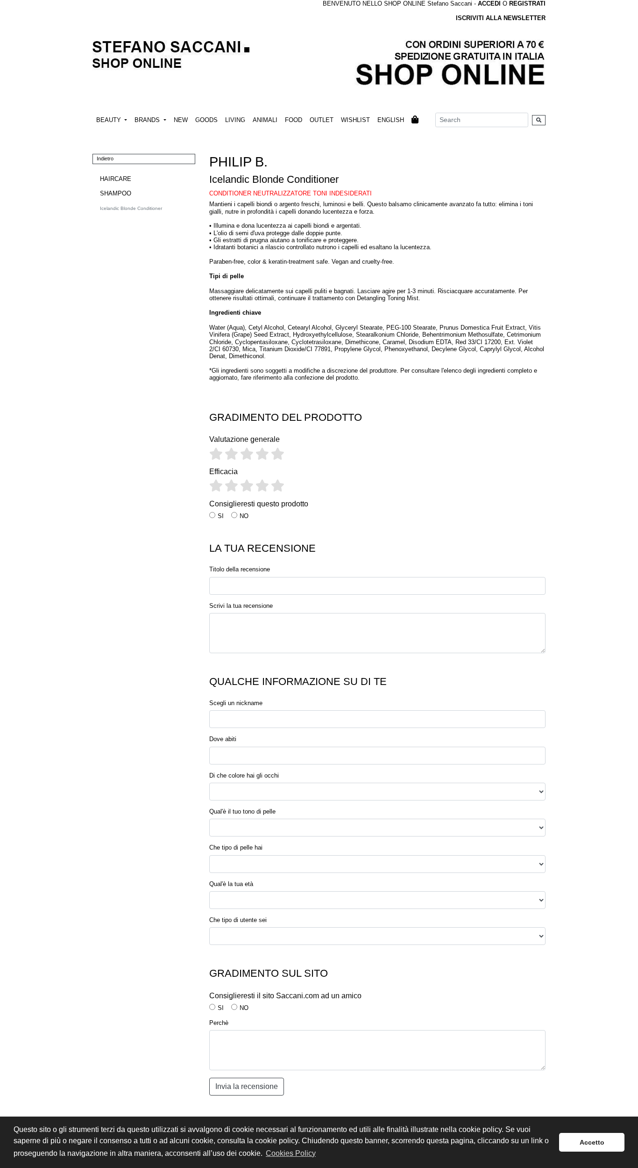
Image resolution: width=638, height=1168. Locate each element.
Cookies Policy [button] (291, 1153)
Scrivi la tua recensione (241, 605)
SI (221, 515)
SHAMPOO (115, 193)
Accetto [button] (592, 1142)
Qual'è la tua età (231, 883)
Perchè (218, 1022)
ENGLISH (390, 119)
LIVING (235, 119)
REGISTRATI (527, 3)
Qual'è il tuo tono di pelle (242, 811)
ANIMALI (265, 119)
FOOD (293, 119)
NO (244, 515)
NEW (181, 119)
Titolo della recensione (239, 569)
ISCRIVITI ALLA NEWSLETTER (501, 18)
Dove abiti (222, 739)
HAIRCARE (115, 178)
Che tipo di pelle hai (235, 847)
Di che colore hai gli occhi (244, 775)
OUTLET (321, 119)
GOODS (206, 119)
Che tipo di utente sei (238, 919)
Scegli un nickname (235, 703)
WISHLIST (355, 119)
